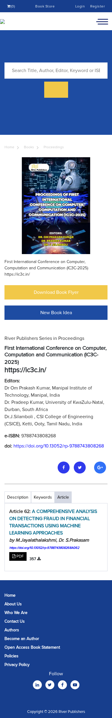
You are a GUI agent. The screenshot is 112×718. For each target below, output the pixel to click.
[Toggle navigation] (102, 21)
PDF (20, 556)
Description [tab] (17, 497)
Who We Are (15, 612)
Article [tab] (63, 497)
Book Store (45, 6)
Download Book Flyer (56, 292)
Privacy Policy (17, 664)
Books (29, 147)
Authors (11, 630)
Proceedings (54, 147)
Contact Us (14, 621)
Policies (11, 656)
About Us (13, 604)
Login (80, 6)
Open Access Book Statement (32, 647)
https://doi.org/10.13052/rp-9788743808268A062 (44, 548)
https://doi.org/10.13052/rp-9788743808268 (58, 446)
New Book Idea (56, 313)
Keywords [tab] (43, 497)
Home (9, 147)
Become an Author (21, 638)
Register (97, 6)
